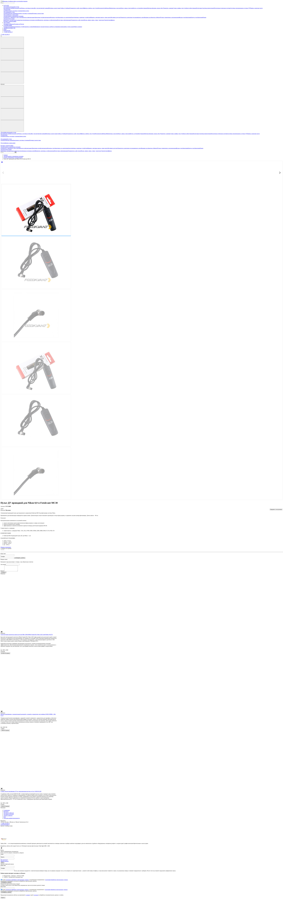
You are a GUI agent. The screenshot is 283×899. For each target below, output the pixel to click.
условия (28, 895)
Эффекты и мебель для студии (90, 8)
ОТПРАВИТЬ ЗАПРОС (20, 558)
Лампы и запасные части (256, 8)
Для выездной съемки (9, 18)
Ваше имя (3, 553)
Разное (204, 17)
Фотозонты (100, 8)
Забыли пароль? (5, 861)
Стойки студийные (65, 8)
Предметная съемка (11, 13)
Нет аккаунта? (4, 859)
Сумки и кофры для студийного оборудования (184, 8)
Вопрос (2, 571)
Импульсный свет (16, 8)
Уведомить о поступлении (276, 509)
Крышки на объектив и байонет (152, 17)
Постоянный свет (8, 8)
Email (2, 854)
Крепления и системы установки (14, 10)
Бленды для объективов (197, 17)
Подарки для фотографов (10, 21)
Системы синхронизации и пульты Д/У (240, 8)
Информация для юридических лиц (42, 26)
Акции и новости (8, 815)
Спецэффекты (111, 20)
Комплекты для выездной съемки (12, 20)
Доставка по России (19, 24)
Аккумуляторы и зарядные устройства (80, 17)
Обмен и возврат (78, 26)
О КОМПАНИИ (8, 25)
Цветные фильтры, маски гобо (155, 8)
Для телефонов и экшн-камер (11, 14)
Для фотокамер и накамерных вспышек (13, 16)
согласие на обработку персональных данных (17, 879)
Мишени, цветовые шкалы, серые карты (100, 17)
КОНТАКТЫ (7, 30)
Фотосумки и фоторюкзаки (64, 20)
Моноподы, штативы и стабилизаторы (47, 20)
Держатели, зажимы (168, 8)
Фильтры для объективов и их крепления (60, 17)
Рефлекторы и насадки (115, 8)
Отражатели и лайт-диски (76, 8)
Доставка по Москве (9, 24)
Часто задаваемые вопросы (58, 26)
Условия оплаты (8, 26)
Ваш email (3, 886)
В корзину (5, 653)
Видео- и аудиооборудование (140, 8)
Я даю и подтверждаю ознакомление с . (35, 879)
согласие (36, 895)
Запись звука (26, 10)
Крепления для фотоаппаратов (42, 17)
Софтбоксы (106, 8)
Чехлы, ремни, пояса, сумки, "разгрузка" (94, 20)
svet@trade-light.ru (5, 824)
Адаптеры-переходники (208, 8)
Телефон (3, 556)
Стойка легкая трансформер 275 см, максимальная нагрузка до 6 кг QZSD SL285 (21, 791)
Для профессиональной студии (11, 6)
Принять (3, 897)
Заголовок (3, 564)
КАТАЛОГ (6, 5)
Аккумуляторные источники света (29, 20)
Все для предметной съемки (41, 8)
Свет (5, 10)
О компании (7, 810)
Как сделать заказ (69, 26)
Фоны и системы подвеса (27, 8)
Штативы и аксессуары (54, 8)
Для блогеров (7, 9)
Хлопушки (199, 8)
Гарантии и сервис (28, 26)
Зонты (106, 20)
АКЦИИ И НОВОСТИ (9, 28)
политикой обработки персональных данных (56, 879)
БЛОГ (5, 29)
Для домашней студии (9, 12)
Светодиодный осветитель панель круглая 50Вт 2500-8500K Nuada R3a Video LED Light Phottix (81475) (27, 634)
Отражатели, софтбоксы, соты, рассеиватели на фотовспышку (19, 17)
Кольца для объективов (185, 17)
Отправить (3, 572)
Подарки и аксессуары (38, 13)
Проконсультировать (6, 547)
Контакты (6, 811)
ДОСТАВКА (7, 22)
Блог (5, 816)
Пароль (2, 857)
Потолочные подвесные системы (222, 8)
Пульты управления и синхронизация (169, 17)
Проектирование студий (18, 26)
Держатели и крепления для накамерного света (132, 17)
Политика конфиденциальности (12, 818)
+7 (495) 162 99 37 (8, 32)
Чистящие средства (115, 17)
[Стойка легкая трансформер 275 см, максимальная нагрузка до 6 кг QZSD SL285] (29, 787)
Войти (2, 862)
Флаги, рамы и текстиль (127, 8)
